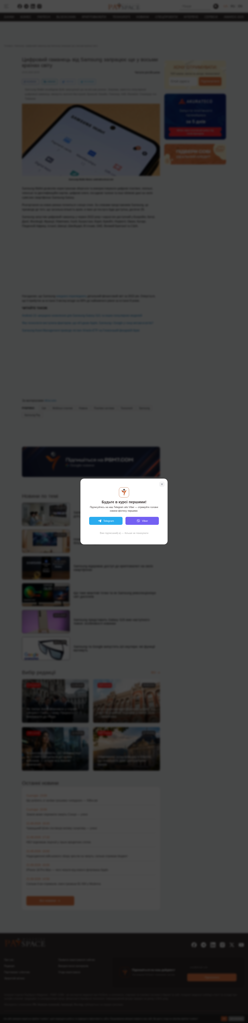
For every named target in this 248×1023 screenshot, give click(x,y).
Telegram (108, 520)
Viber (145, 520)
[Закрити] (162, 484)
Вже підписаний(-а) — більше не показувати (124, 533)
